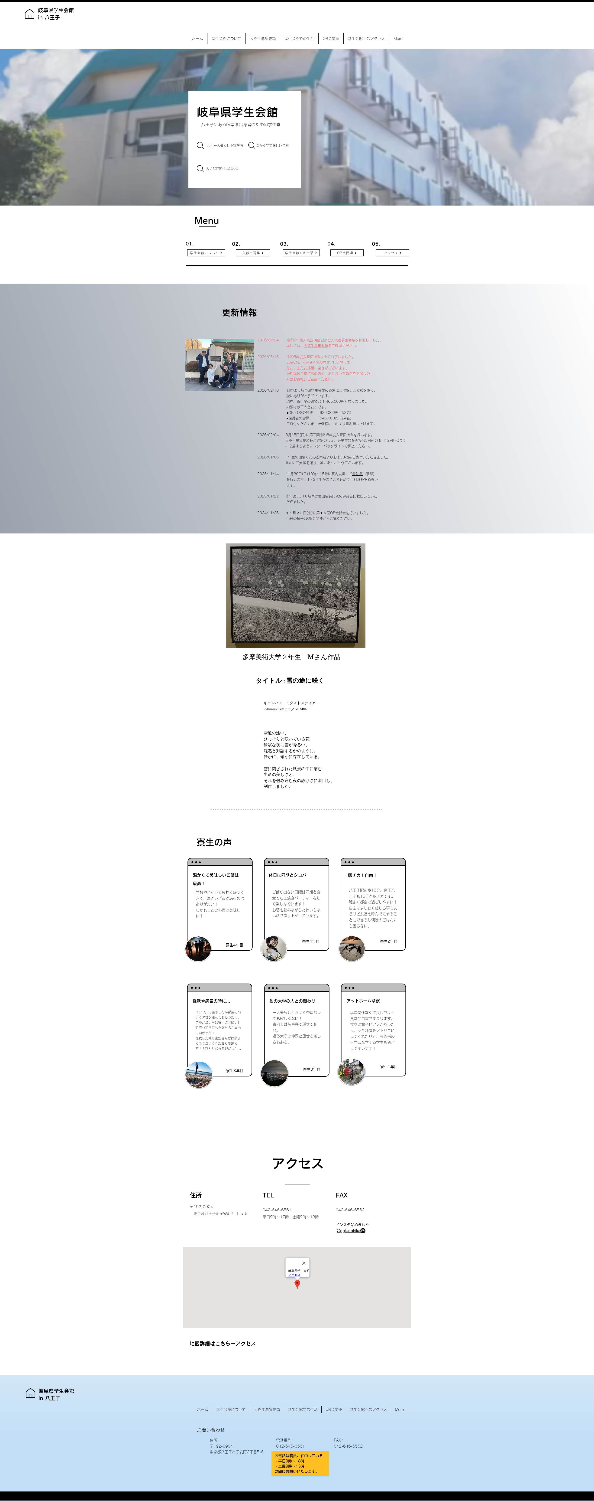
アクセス (246, 1343)
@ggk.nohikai (349, 1231)
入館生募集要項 (316, 345)
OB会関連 (315, 518)
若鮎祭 (357, 474)
